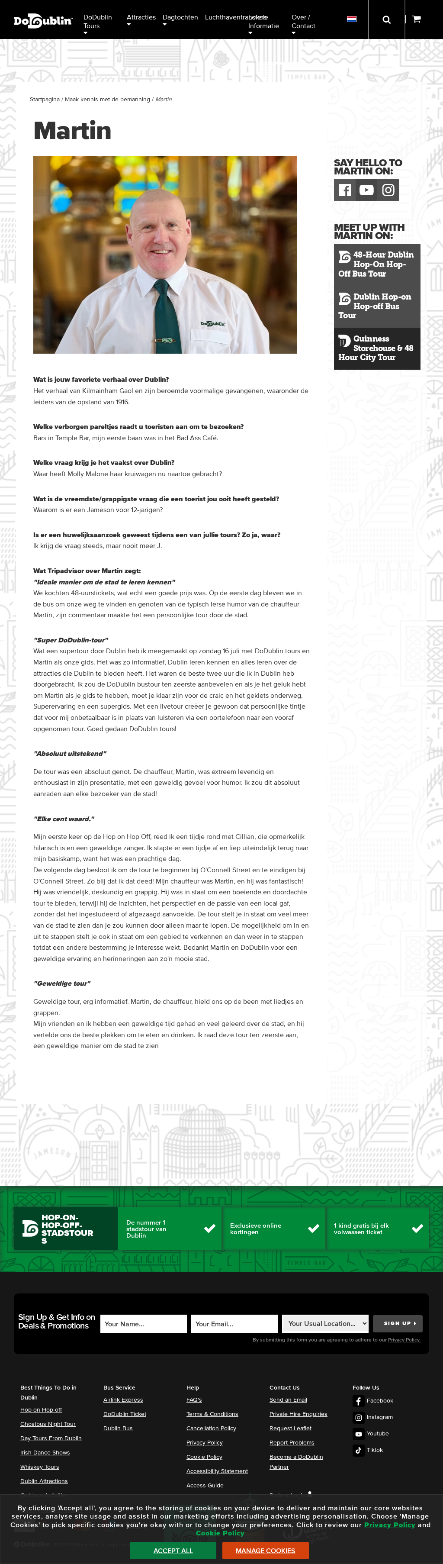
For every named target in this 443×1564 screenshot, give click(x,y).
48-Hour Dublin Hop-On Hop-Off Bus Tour (376, 264)
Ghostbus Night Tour (48, 1424)
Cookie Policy (204, 1457)
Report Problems (292, 1443)
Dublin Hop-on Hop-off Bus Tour (374, 306)
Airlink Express (123, 1400)
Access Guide (205, 1486)
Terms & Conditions (212, 1414)
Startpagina (45, 100)
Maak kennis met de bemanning (107, 100)
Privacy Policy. (404, 1340)
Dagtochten (180, 17)
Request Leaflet (290, 1428)
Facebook (380, 1401)
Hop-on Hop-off (41, 1410)
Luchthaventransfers (225, 17)
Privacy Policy (204, 1443)
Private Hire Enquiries (298, 1414)
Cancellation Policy (211, 1428)
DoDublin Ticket (124, 1414)
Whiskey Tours (39, 1467)
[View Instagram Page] (388, 190)
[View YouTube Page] (366, 190)
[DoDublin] (43, 7)
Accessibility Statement (217, 1471)
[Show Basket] (424, 19)
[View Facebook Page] (345, 190)
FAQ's (194, 1400)
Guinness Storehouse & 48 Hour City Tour (376, 348)
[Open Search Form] (386, 19)
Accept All (173, 1551)
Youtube (378, 1434)
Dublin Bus (118, 1428)
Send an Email (288, 1400)
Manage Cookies (265, 1551)
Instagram (380, 1417)
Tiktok (375, 1450)
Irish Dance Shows (45, 1453)
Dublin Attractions (44, 1481)
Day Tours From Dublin (51, 1438)
